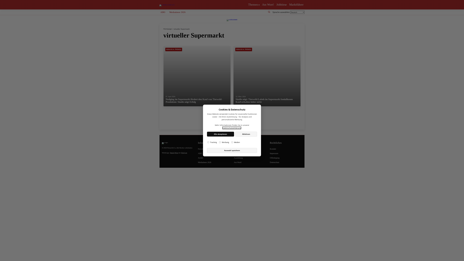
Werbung (225, 142)
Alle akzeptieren (220, 134)
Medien (237, 142)
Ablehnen (246, 134)
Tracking (213, 142)
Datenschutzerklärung (232, 128)
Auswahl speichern (232, 150)
